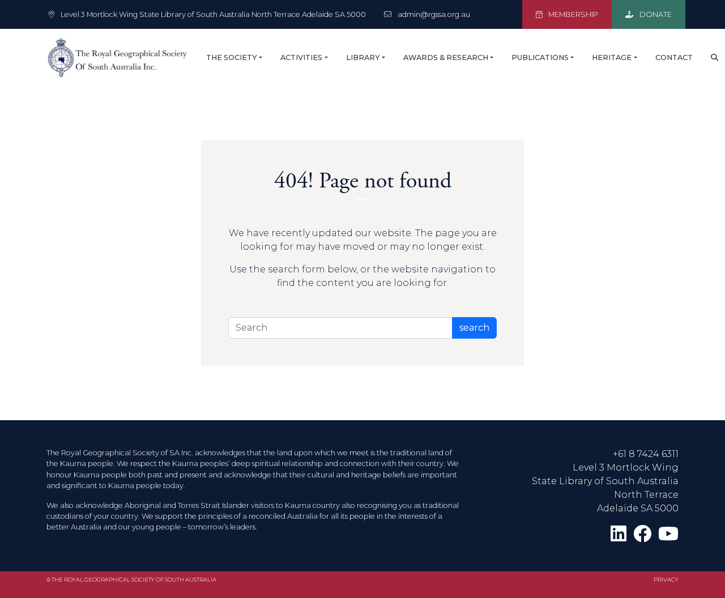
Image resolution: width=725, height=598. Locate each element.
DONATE (655, 14)
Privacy (666, 579)
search (474, 327)
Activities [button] (301, 57)
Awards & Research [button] (445, 57)
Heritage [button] (612, 57)
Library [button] (363, 57)
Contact (674, 57)
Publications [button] (540, 57)
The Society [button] (231, 57)
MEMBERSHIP (572, 14)
